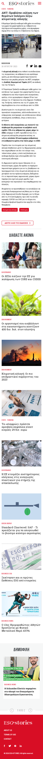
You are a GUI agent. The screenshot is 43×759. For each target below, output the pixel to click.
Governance (6, 272)
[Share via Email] (40, 66)
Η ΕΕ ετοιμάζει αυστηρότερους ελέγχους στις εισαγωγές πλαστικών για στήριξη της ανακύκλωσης (21, 479)
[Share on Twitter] (31, 66)
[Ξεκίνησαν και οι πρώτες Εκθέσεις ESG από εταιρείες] (21, 557)
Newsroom (6, 63)
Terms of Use (10, 735)
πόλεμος (24, 210)
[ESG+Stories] (21, 3)
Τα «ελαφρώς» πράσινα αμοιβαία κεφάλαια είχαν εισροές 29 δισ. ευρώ (17, 426)
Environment (7, 319)
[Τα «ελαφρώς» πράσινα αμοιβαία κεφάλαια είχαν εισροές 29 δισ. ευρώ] (21, 404)
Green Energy (7, 523)
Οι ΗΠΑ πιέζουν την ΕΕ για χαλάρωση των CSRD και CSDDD (21, 278)
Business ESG (7, 573)
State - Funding (8, 9)
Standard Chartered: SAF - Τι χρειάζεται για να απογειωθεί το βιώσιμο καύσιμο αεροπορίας (21, 530)
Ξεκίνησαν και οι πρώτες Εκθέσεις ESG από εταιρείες (19, 579)
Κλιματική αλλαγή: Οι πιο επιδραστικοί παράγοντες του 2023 (20, 376)
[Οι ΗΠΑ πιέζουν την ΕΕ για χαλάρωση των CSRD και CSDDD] (21, 256)
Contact (7, 739)
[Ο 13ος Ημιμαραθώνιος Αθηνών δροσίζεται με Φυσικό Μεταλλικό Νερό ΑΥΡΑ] (21, 605)
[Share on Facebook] (27, 66)
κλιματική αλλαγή (10, 210)
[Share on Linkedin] (35, 66)
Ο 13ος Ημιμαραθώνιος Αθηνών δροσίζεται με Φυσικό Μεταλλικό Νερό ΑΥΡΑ (21, 627)
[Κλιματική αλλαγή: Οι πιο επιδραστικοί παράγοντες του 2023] (21, 354)
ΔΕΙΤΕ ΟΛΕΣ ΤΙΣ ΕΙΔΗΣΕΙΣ (16, 223)
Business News (7, 621)
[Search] (4, 3)
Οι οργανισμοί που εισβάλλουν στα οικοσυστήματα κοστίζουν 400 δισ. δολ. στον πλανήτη (20, 326)
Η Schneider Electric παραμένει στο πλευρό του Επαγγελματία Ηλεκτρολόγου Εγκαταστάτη (20, 691)
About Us (8, 730)
